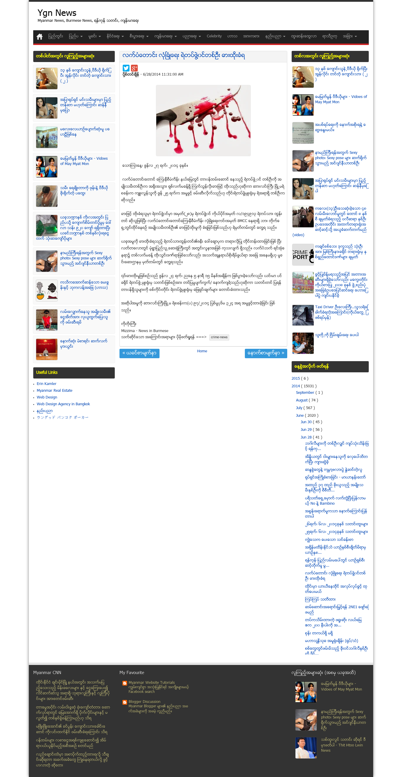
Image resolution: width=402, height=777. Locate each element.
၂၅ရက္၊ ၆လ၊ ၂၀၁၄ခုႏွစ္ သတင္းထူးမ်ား (336, 532)
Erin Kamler (47, 384)
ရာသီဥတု (330, 36)
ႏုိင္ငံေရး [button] (114, 36)
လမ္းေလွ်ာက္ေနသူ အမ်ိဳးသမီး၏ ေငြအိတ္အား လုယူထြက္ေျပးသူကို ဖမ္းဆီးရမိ (85, 317)
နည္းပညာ (45, 411)
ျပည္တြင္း (56, 36)
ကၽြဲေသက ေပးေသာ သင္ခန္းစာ (329, 540)
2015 (296, 378)
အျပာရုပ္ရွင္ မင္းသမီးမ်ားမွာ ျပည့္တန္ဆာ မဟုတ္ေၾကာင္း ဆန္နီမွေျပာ (85, 105)
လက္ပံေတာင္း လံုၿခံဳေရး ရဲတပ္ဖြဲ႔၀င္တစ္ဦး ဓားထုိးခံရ (184, 55)
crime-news (219, 337)
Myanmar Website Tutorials (152, 683)
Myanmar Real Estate (54, 390)
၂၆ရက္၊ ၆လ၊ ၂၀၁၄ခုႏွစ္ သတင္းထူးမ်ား (336, 524)
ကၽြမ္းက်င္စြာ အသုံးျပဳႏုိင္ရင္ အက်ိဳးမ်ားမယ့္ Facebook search (159, 690)
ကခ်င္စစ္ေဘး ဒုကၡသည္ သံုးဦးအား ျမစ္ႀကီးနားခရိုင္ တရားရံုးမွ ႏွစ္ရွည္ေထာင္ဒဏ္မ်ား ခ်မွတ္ (341, 252)
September (305, 393)
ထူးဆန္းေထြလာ (304, 36)
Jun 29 (307, 430)
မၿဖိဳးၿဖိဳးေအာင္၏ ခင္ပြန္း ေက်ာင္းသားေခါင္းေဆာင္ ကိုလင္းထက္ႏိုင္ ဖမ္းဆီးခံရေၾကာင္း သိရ (71, 729)
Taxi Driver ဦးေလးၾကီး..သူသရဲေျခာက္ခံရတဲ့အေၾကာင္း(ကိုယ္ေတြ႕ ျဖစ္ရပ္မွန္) (341, 313)
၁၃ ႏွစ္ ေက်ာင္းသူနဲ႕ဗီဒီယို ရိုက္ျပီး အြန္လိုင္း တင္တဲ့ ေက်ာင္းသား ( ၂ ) (85, 76)
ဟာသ (232, 36)
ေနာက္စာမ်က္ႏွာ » (266, 353)
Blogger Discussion (144, 702)
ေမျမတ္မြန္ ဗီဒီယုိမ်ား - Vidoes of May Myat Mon (84, 161)
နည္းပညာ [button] (274, 36)
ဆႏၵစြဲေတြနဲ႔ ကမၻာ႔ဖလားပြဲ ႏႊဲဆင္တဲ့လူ (333, 470)
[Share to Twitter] (126, 68)
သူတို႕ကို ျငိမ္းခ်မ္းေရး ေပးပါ (337, 335)
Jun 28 (307, 437)
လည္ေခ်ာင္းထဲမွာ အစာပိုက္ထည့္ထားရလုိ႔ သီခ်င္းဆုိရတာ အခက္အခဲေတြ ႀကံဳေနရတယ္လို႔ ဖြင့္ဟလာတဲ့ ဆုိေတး (72, 760)
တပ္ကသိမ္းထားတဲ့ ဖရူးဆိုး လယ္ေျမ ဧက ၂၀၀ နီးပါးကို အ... (333, 623)
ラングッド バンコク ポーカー (63, 418)
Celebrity (214, 36)
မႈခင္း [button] (93, 36)
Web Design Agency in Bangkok (63, 404)
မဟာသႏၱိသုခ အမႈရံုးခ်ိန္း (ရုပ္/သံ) (331, 641)
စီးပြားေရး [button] (138, 36)
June (300, 415)
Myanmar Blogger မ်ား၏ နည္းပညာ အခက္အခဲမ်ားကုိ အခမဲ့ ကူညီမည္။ (158, 709)
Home (202, 351)
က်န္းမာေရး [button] (164, 36)
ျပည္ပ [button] (74, 36)
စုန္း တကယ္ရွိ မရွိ (319, 633)
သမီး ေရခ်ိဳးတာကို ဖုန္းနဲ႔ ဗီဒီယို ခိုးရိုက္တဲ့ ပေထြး (84, 191)
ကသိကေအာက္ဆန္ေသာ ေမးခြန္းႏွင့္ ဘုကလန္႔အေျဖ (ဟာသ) (84, 285)
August (302, 400)
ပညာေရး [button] (190, 36)
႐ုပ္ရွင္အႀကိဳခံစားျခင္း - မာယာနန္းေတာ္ (335, 477)
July (299, 408)
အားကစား (251, 36)
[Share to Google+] (134, 68)
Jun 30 (307, 422)
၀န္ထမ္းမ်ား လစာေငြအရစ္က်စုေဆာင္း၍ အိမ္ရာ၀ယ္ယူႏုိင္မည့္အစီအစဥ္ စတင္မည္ (71, 743)
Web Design (47, 397)
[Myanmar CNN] (40, 37)
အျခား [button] (348, 36)
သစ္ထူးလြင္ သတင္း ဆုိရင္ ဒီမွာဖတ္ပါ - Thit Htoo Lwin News (343, 745)
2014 (296, 386)
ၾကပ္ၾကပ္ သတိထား (320, 599)
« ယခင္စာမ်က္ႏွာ (139, 353)
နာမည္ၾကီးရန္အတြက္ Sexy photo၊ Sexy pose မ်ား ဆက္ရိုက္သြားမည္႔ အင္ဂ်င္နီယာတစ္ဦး (86, 258)
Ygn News (57, 14)
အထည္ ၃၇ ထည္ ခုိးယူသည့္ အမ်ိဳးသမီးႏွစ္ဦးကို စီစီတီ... (334, 488)
